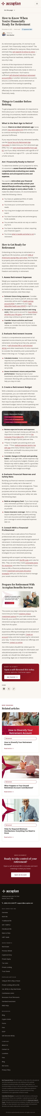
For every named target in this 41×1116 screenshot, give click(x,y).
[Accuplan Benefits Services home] (11, 4)
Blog (3, 1015)
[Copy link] (14, 689)
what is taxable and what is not (23, 234)
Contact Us (5, 1049)
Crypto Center (6, 1019)
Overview (5, 912)
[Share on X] (9, 689)
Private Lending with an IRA (10, 985)
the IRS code (24, 560)
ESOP (3, 1031)
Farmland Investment (8, 1001)
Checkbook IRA (6, 929)
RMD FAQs (5, 1005)
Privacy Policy (6, 1070)
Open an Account (20, 875)
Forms (4, 1023)
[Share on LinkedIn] (4, 689)
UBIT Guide (5, 937)
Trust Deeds (6, 971)
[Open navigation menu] (37, 4)
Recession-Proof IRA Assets (10, 997)
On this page (8, 10)
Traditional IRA (6, 921)
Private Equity (6, 959)
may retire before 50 (15, 130)
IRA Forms (5, 1066)
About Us (5, 1045)
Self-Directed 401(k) (8, 1036)
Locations (5, 1053)
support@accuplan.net (25, 903)
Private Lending (7, 967)
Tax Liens (5, 963)
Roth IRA (4, 916)
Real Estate (5, 947)
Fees (3, 1027)
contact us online (16, 642)
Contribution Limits (8, 993)
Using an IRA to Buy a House (11, 981)
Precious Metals (7, 951)
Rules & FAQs (6, 933)
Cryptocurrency (7, 955)
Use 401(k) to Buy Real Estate (11, 989)
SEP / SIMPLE (6, 925)
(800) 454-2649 (9, 903)
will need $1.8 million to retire (23, 52)
